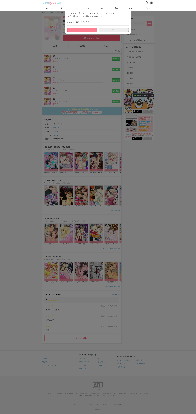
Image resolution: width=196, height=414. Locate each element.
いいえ (113, 29)
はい (82, 29)
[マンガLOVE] (52, 3)
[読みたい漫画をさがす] (147, 2)
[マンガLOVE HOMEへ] (47, 8)
